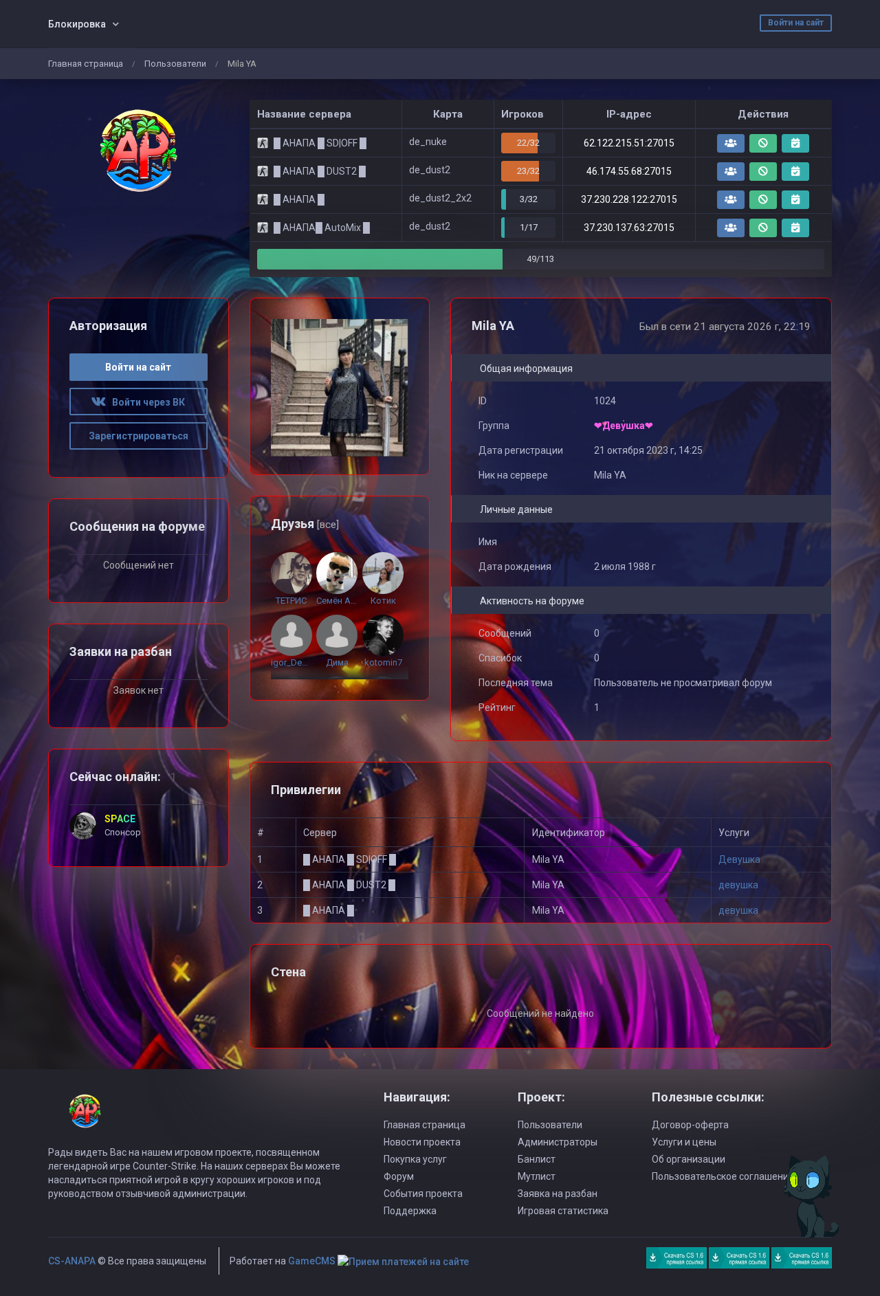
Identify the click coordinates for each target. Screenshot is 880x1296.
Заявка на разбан (557, 1193)
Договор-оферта (690, 1124)
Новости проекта (422, 1141)
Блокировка (77, 24)
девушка (738, 884)
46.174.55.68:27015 (629, 171)
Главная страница (85, 63)
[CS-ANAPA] (138, 150)
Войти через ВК (145, 402)
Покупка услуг (415, 1159)
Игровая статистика (563, 1210)
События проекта (423, 1193)
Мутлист (537, 1176)
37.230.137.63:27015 (629, 227)
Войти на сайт (796, 23)
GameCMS (312, 1260)
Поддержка (410, 1210)
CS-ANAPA (72, 1260)
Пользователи (175, 63)
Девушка (739, 859)
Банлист (537, 1159)
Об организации (688, 1159)
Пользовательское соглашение (723, 1176)
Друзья (305, 523)
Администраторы (557, 1141)
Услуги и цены (684, 1141)
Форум (399, 1176)
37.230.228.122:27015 (629, 199)
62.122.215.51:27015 (629, 143)
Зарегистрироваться (138, 435)
